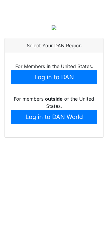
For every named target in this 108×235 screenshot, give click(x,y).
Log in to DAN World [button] (54, 117)
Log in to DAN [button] (54, 77)
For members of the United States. (54, 102)
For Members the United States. (54, 66)
